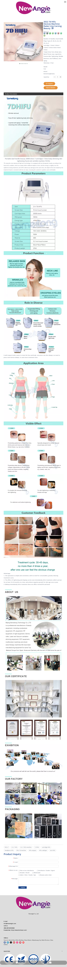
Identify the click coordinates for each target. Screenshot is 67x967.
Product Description (11, 94)
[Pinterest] (20, 942)
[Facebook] (5, 942)
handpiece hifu (9, 850)
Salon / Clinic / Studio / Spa (28, 875)
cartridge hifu (46, 847)
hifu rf (6, 847)
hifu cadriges (43, 850)
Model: (45, 66)
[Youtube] (14, 942)
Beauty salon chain (46, 875)
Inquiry (23, 887)
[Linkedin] (8, 942)
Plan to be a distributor (27, 870)
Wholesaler (36, 872)
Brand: (45, 71)
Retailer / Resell (24, 872)
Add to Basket (50, 88)
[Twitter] (11, 942)
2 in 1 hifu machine (26, 847)
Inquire (50, 84)
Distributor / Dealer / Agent (46, 870)
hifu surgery (32, 850)
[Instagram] (17, 942)
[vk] (23, 942)
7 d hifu (36, 847)
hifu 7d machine (21, 850)
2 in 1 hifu (14, 847)
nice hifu (52, 850)
